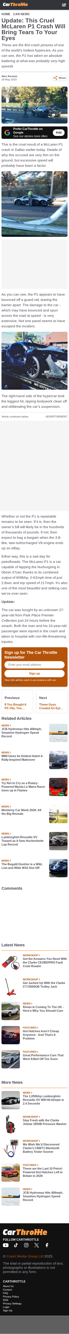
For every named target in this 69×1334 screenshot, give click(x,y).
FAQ (5, 1293)
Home (5, 14)
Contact (7, 1289)
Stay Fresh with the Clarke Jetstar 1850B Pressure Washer (45, 1122)
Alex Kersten (9, 76)
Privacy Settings (12, 1303)
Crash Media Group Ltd (24, 1256)
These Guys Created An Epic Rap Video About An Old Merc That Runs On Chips (51, 706)
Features (29, 1027)
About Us (8, 1286)
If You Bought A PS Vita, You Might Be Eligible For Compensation (16, 706)
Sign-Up (7, 1310)
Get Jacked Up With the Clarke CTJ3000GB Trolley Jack (44, 984)
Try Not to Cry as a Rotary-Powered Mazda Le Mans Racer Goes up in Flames (23, 787)
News (5, 725)
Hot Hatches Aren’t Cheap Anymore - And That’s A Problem (41, 1035)
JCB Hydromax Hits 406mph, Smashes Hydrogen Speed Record (21, 732)
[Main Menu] (64, 5)
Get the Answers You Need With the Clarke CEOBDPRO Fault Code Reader (45, 962)
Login (6, 1307)
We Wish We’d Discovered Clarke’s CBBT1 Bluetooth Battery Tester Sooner (41, 1148)
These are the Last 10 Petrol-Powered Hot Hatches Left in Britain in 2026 (43, 1172)
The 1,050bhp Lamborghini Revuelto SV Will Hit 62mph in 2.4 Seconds (43, 1100)
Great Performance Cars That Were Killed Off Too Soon (43, 1057)
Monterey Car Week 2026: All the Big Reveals (21, 812)
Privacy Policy (12, 682)
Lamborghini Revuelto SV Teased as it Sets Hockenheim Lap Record (22, 841)
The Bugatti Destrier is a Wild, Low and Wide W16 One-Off (22, 866)
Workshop (30, 955)
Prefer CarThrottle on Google (28, 130)
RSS (5, 1300)
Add (59, 132)
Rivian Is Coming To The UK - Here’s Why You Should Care (43, 1009)
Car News (21, 14)
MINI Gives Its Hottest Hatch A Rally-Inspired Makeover (22, 758)
